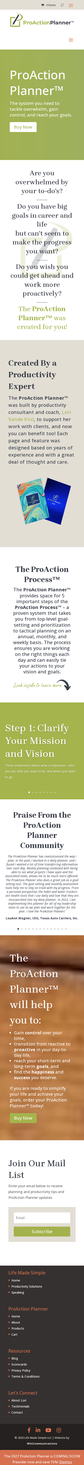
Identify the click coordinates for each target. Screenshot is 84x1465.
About (15, 1322)
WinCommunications (42, 1443)
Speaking (17, 1292)
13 (62, 929)
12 (58, 929)
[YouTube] (48, 1430)
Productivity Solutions (26, 1286)
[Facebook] (29, 1430)
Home (15, 1280)
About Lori (18, 1400)
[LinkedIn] (38, 1430)
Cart (14, 1334)
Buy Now (23, 127)
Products (17, 1328)
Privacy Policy (20, 1370)
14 (66, 929)
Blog (14, 1358)
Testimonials (20, 1406)
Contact (17, 1412)
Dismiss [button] (65, 1462)
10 (51, 929)
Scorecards (19, 1364)
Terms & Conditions (25, 1376)
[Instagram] (58, 1430)
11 (55, 929)
